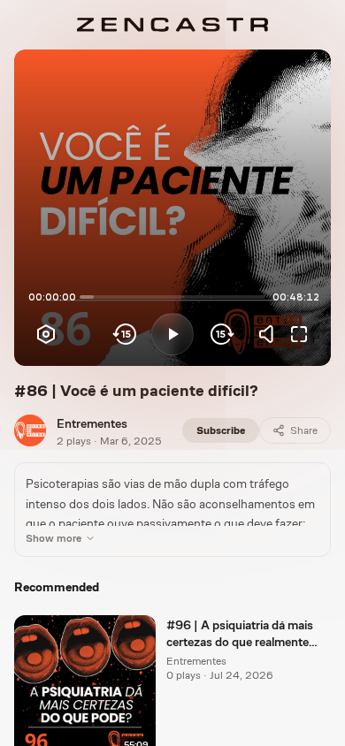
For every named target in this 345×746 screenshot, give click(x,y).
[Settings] (46, 334)
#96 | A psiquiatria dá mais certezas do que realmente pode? (239, 634)
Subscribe (220, 430)
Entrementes (92, 423)
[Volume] (271, 334)
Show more (53, 538)
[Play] (172, 334)
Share (304, 430)
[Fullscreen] (299, 334)
